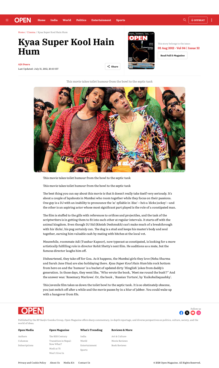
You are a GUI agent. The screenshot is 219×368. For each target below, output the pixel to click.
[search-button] (185, 20)
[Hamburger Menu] (7, 20)
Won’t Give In (56, 353)
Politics (81, 20)
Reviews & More (121, 330)
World (67, 20)
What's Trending (91, 330)
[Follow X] (187, 313)
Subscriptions (25, 345)
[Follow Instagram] (198, 313)
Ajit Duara (24, 64)
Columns (23, 340)
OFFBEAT (199, 20)
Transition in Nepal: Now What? (60, 342)
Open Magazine (59, 330)
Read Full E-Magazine (172, 55)
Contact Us (84, 362)
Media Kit (68, 362)
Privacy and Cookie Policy (32, 362)
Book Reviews (118, 345)
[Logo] (21, 20)
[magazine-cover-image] (141, 50)
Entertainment (101, 20)
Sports (120, 20)
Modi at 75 (54, 348)
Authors (22, 336)
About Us (55, 362)
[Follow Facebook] (181, 313)
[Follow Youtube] (193, 313)
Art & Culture (118, 336)
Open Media (26, 330)
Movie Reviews (119, 340)
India (54, 20)
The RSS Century (58, 336)
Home (41, 20)
